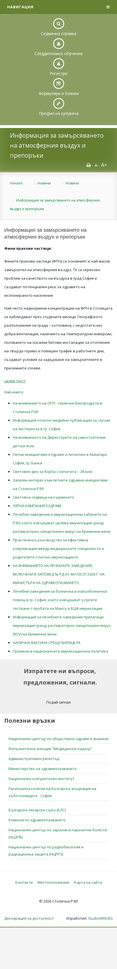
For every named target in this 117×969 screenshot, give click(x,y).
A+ (104, 164)
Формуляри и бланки (59, 93)
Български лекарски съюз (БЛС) (37, 809)
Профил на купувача (58, 113)
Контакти (24, 882)
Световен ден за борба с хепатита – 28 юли (52, 471)
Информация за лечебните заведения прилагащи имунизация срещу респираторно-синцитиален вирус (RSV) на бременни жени (62, 625)
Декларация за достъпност (29, 918)
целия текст (15, 380)
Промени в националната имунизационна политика (60, 651)
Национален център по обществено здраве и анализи (58, 738)
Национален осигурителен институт (41, 778)
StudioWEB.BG (100, 918)
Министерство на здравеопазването (43, 768)
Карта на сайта (88, 882)
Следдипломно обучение (58, 53)
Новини (44, 183)
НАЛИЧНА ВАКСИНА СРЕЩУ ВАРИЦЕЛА (46, 642)
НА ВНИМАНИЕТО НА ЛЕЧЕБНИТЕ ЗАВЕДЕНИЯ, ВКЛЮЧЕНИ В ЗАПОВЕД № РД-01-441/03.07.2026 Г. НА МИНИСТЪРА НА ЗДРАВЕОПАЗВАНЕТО (59, 574)
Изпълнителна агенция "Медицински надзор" (50, 748)
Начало (16, 183)
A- (97, 165)
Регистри (58, 73)
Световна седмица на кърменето (43, 497)
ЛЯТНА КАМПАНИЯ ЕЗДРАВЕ (37, 505)
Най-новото (13, 391)
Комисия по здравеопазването (37, 819)
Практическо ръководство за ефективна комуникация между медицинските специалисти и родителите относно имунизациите (58, 548)
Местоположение (53, 882)
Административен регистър (34, 758)
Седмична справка (58, 33)
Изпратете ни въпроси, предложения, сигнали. (60, 676)
